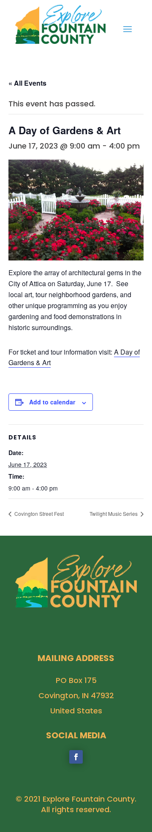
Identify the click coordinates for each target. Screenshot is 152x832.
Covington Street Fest (38, 513)
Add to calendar (52, 402)
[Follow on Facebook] (76, 757)
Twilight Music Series (114, 513)
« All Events (27, 83)
